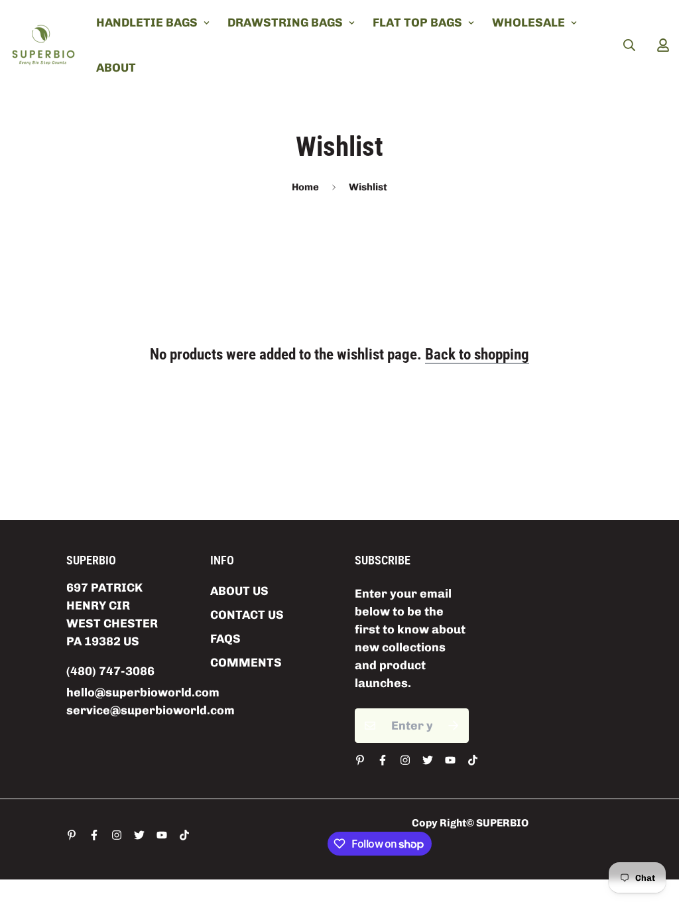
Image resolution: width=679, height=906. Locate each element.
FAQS (225, 638)
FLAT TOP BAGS (417, 22)
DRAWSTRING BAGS (285, 22)
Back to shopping (477, 354)
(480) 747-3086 (110, 671)
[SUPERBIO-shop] (43, 45)
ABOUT (116, 67)
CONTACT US (247, 615)
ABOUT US (239, 591)
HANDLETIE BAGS (147, 22)
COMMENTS (246, 662)
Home (305, 187)
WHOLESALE (528, 22)
